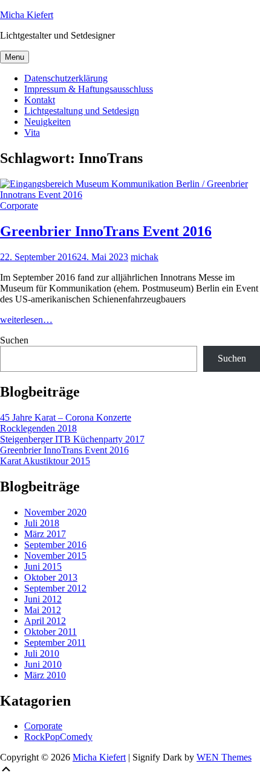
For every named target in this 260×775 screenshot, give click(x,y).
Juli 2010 (41, 653)
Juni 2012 (43, 599)
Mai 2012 (42, 610)
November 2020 (55, 512)
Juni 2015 (43, 566)
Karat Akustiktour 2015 (45, 461)
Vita (32, 132)
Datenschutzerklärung (66, 78)
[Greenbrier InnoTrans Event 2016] (130, 195)
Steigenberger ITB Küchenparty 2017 (72, 439)
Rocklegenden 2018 (38, 428)
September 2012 (55, 588)
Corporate (19, 205)
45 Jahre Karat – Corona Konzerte (65, 417)
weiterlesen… (26, 319)
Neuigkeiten (47, 121)
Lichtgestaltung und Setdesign (81, 111)
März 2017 (45, 534)
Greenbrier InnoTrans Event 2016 (106, 231)
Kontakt (39, 100)
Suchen (14, 340)
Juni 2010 (43, 664)
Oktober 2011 (50, 632)
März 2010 (45, 675)
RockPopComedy (58, 737)
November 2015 (55, 555)
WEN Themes (224, 757)
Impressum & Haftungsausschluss (88, 89)
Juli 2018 (41, 523)
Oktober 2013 (50, 577)
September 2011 (55, 642)
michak (144, 257)
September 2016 (55, 545)
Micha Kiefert (26, 15)
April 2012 (45, 621)
